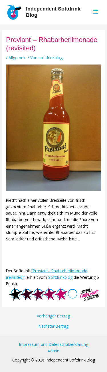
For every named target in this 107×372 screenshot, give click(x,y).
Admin (53, 351)
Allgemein (18, 57)
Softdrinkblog (60, 277)
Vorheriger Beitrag (53, 316)
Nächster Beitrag (53, 326)
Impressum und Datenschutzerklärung (53, 344)
